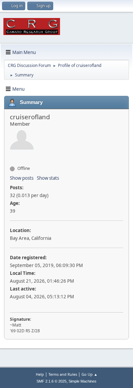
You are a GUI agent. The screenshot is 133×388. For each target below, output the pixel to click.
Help (40, 374)
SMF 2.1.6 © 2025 (51, 381)
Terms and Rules (62, 374)
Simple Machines (83, 381)
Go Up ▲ (90, 374)
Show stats (48, 178)
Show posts (21, 178)
